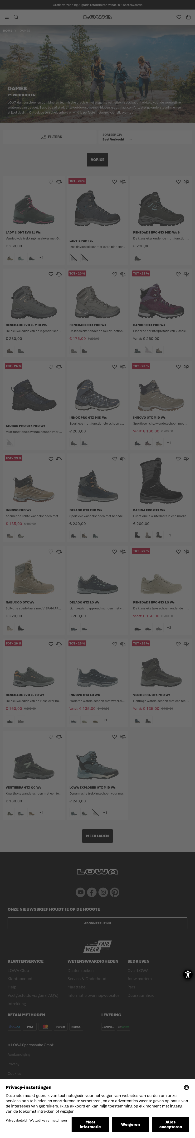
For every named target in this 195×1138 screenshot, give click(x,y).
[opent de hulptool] (188, 974)
